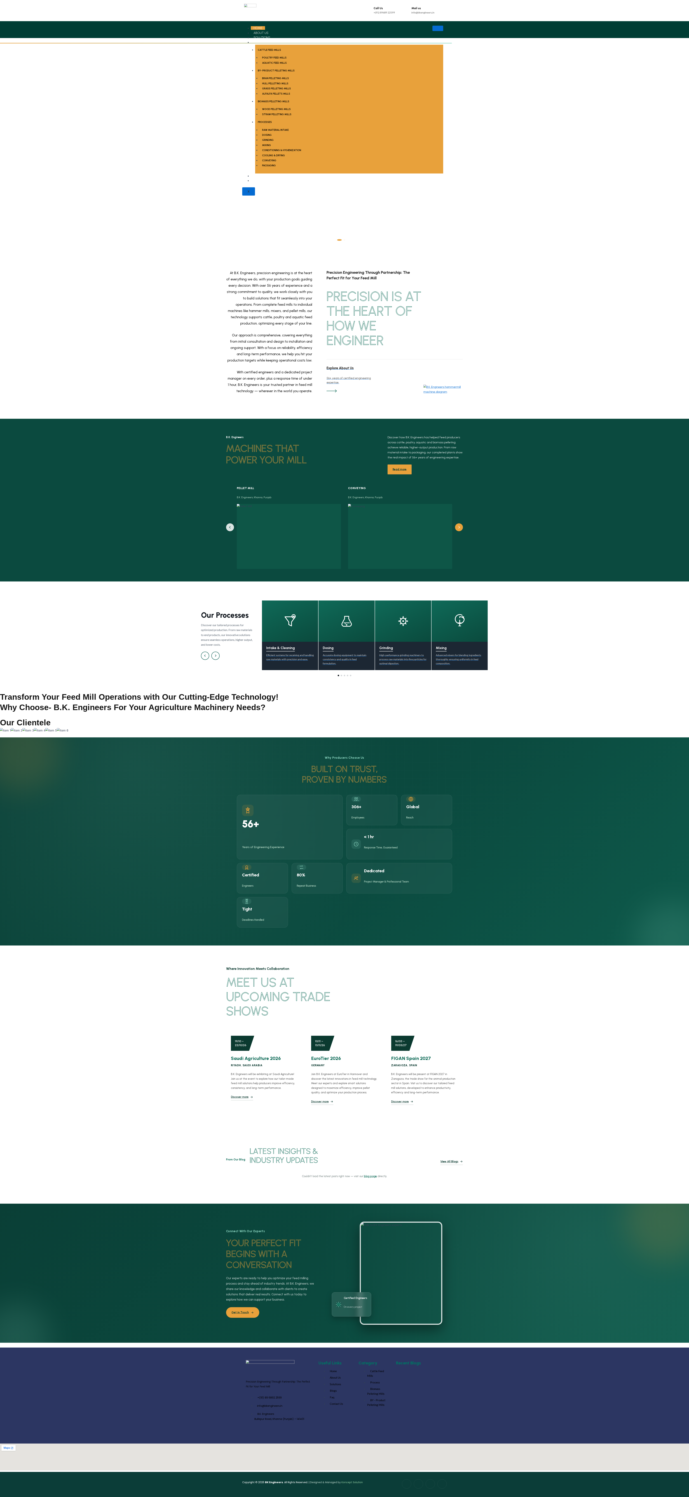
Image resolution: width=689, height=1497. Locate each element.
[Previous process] (205, 656)
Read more (400, 469)
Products (261, 42)
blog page (370, 1176)
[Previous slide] (8, 144)
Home (258, 28)
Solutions (262, 37)
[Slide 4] (349, 240)
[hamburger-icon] (437, 28)
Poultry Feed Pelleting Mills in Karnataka (419, 1381)
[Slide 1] (338, 240)
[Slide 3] (345, 240)
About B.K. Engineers (281, 128)
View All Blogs (449, 1161)
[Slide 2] (341, 240)
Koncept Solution (352, 1482)
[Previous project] (230, 527)
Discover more (240, 1097)
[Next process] (215, 656)
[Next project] (459, 527)
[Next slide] (681, 144)
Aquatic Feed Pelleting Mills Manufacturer (420, 1425)
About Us (261, 33)
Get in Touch (240, 1312)
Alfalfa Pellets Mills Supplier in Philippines (420, 1403)
